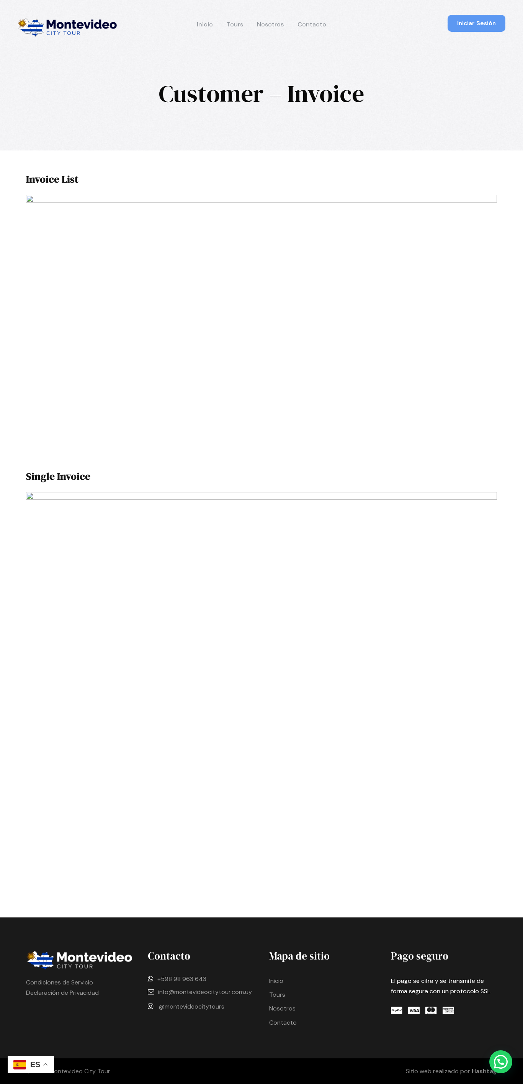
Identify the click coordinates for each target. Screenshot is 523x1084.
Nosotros (270, 24)
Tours (235, 24)
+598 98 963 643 (181, 979)
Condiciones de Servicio (59, 982)
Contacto (311, 24)
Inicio (205, 24)
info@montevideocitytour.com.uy (205, 992)
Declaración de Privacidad (62, 993)
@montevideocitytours (191, 1006)
